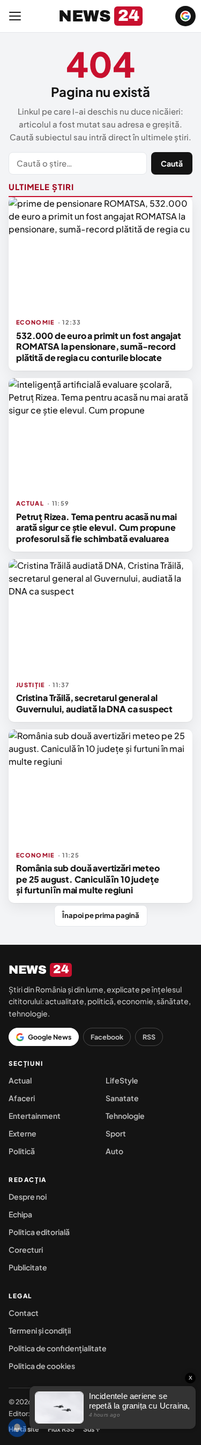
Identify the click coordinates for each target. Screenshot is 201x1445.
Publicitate (28, 1267)
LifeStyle (122, 1080)
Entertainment (35, 1115)
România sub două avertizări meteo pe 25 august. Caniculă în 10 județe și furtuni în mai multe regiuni (88, 878)
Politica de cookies (42, 1366)
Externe (22, 1133)
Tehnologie (125, 1115)
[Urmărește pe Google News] (185, 16)
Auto (114, 1151)
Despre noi (28, 1196)
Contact (24, 1313)
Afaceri (22, 1098)
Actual (20, 1080)
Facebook (107, 1037)
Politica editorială (39, 1232)
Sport (116, 1133)
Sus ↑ (91, 1429)
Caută (172, 163)
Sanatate (122, 1098)
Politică (22, 1151)
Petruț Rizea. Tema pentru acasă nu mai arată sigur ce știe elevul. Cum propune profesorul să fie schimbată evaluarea (96, 527)
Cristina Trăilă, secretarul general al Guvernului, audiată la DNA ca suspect (94, 703)
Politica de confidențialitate (58, 1348)
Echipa (20, 1214)
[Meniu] (15, 16)
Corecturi (26, 1249)
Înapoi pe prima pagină (100, 915)
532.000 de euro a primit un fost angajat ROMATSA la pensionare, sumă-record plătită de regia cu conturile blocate (98, 346)
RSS (149, 1037)
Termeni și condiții (40, 1330)
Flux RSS (61, 1429)
